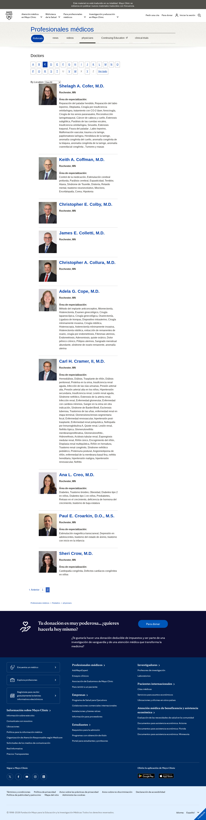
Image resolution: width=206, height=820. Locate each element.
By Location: (37, 82)
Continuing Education (112, 38)
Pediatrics (56, 603)
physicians (87, 38)
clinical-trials (141, 38)
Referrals (38, 38)
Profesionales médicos (62, 29)
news (55, 38)
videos (70, 38)
